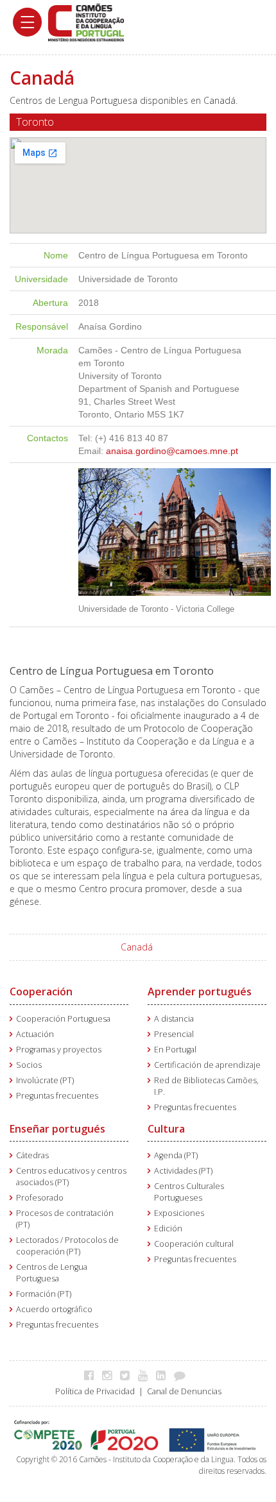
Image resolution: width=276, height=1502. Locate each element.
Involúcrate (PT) (45, 1080)
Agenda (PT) (176, 1155)
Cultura (166, 1129)
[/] (86, 21)
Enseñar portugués (57, 1129)
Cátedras (32, 1155)
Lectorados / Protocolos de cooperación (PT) (67, 1246)
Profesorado (40, 1197)
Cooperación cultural (194, 1243)
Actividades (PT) (183, 1170)
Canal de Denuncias (184, 1391)
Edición (168, 1228)
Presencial (174, 1034)
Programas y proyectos (58, 1049)
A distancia (174, 1018)
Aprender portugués (200, 991)
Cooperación (41, 991)
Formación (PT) (43, 1293)
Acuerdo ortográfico (54, 1309)
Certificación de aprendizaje (207, 1064)
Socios (29, 1064)
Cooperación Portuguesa (63, 1018)
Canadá (137, 947)
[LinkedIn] (164, 1375)
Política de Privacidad (95, 1391)
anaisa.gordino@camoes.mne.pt (172, 451)
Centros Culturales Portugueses (189, 1192)
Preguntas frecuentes (57, 1095)
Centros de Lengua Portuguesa (51, 1273)
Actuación (35, 1034)
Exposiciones (179, 1213)
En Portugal (175, 1049)
